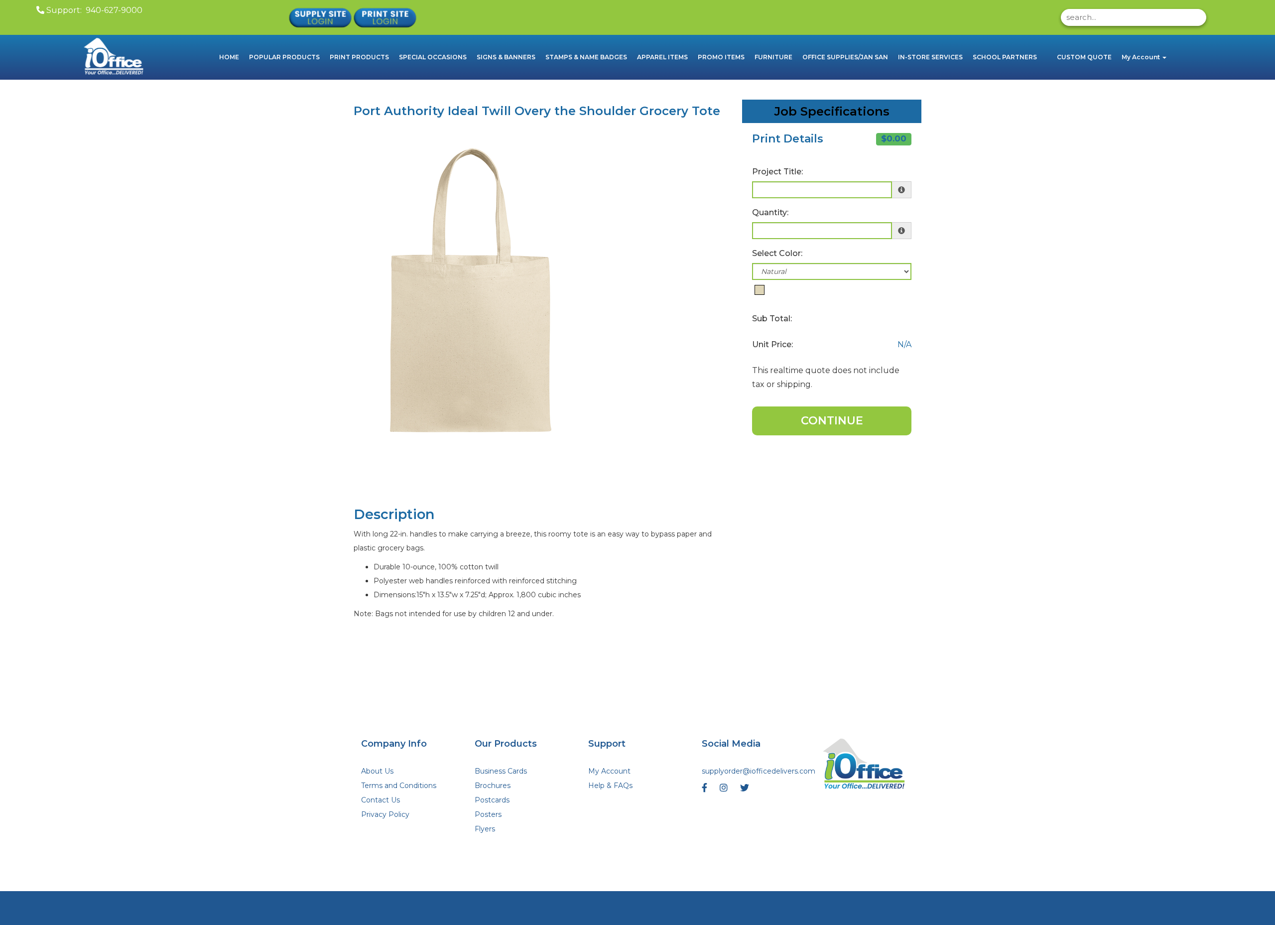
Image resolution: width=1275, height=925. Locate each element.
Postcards (492, 799)
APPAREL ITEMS (662, 57)
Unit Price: (772, 344)
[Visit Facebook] (706, 790)
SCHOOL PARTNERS (1005, 57)
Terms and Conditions (398, 785)
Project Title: (777, 171)
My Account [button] (1141, 57)
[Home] (864, 765)
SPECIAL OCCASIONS (433, 57)
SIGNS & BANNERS (506, 57)
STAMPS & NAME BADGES (586, 57)
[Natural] (760, 290)
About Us (377, 771)
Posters (488, 814)
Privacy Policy (385, 814)
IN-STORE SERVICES (930, 57)
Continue (832, 420)
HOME (229, 57)
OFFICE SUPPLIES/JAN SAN (845, 57)
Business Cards (501, 771)
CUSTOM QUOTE (1084, 57)
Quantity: (770, 212)
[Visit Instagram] (725, 790)
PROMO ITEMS (721, 57)
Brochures (492, 785)
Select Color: (777, 253)
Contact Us (380, 799)
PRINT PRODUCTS (359, 57)
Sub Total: (772, 318)
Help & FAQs (610, 785)
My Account (609, 771)
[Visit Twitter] (746, 790)
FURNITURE (773, 57)
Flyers (485, 828)
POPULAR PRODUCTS (284, 57)
